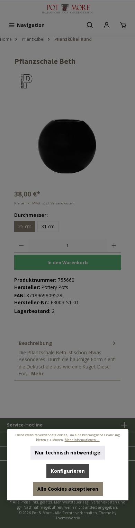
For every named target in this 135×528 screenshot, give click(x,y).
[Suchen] (90, 25)
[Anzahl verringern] (21, 246)
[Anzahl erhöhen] (114, 246)
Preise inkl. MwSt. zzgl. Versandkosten (44, 203)
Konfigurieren (67, 471)
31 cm (48, 226)
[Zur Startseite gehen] (67, 9)
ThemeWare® (68, 518)
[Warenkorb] (123, 25)
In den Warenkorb (67, 262)
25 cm (25, 226)
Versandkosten (104, 502)
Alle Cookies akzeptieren (67, 489)
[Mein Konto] (106, 25)
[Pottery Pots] (67, 81)
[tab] (67, 358)
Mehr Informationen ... (81, 440)
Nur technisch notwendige (67, 452)
